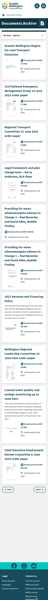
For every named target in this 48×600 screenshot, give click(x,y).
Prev (9, 489)
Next (38, 489)
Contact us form (32, 581)
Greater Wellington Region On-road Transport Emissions (22, 50)
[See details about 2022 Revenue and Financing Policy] (11, 331)
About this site (8, 581)
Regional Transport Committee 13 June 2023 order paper (21, 131)
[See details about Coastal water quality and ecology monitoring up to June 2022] (11, 431)
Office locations (32, 584)
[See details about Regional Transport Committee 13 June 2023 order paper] (11, 149)
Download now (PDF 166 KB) (19, 231)
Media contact (31, 592)
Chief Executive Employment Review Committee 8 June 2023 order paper (24, 454)
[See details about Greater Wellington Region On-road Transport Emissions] (11, 68)
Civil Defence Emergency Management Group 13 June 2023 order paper (23, 90)
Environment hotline (34, 588)
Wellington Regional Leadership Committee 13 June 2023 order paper (22, 353)
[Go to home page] (12, 5)
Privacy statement (10, 588)
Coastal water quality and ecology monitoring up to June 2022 (21, 394)
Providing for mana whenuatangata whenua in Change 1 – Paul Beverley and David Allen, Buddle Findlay (22, 217)
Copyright (6, 584)
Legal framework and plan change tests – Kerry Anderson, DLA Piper (22, 172)
